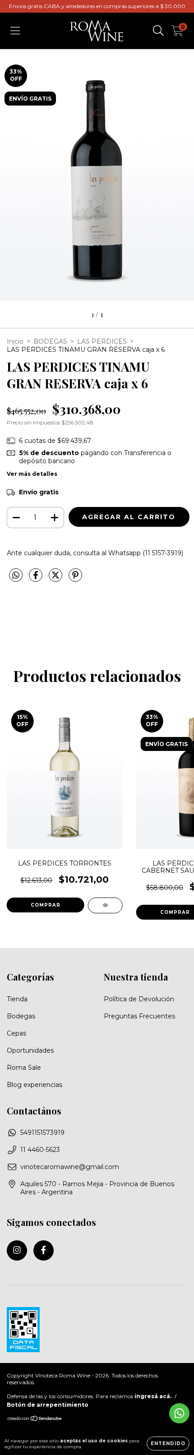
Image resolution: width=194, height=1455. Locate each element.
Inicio (15, 341)
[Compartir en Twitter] (56, 579)
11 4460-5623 (40, 1150)
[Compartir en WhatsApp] (16, 575)
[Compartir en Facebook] (36, 579)
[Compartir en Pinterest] (75, 579)
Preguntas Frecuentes (139, 1016)
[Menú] (15, 30)
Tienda (17, 999)
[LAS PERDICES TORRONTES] (105, 905)
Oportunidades (30, 1050)
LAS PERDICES (102, 341)
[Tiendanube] (35, 1419)
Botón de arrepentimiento (47, 1404)
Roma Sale (24, 1068)
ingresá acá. (152, 1396)
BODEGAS (50, 341)
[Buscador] (158, 30)
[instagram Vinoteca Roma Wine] (17, 1250)
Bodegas (21, 1016)
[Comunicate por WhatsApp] (179, 1413)
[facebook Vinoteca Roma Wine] (43, 1250)
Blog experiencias (34, 1085)
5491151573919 (42, 1132)
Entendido (168, 1443)
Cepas (16, 1033)
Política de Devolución (139, 999)
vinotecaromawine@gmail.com (69, 1167)
